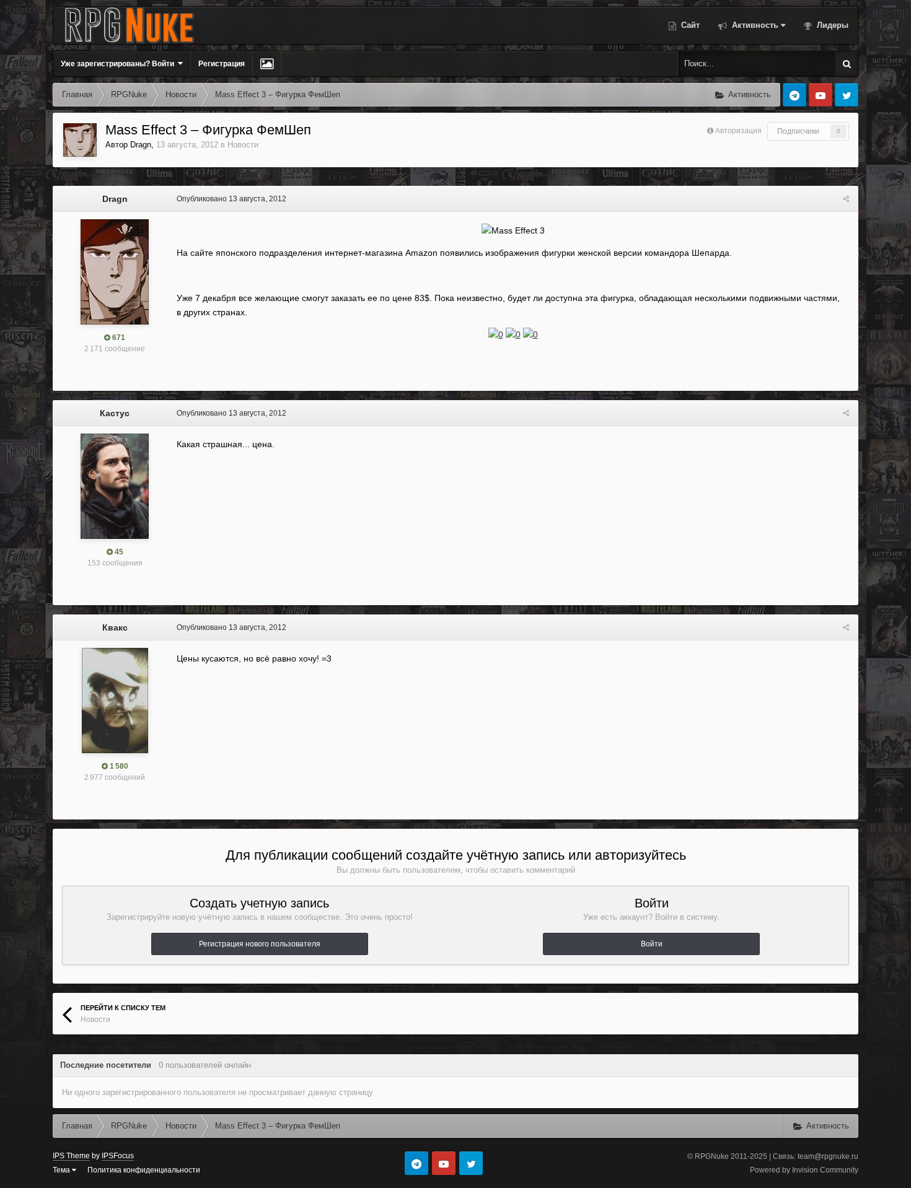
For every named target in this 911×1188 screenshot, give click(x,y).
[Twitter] (846, 95)
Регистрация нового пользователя (259, 944)
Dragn (140, 144)
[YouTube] (820, 95)
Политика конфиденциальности (143, 1170)
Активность (753, 25)
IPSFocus (118, 1155)
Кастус (115, 413)
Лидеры (831, 25)
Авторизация (738, 130)
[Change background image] (267, 63)
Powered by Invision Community (804, 1170)
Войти (651, 944)
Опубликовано (231, 198)
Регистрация (221, 63)
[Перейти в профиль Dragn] (80, 140)
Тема (62, 1170)
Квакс (115, 627)
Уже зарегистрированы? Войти (119, 63)
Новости (242, 144)
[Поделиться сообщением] (846, 198)
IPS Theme (71, 1155)
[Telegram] (794, 95)
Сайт (689, 25)
